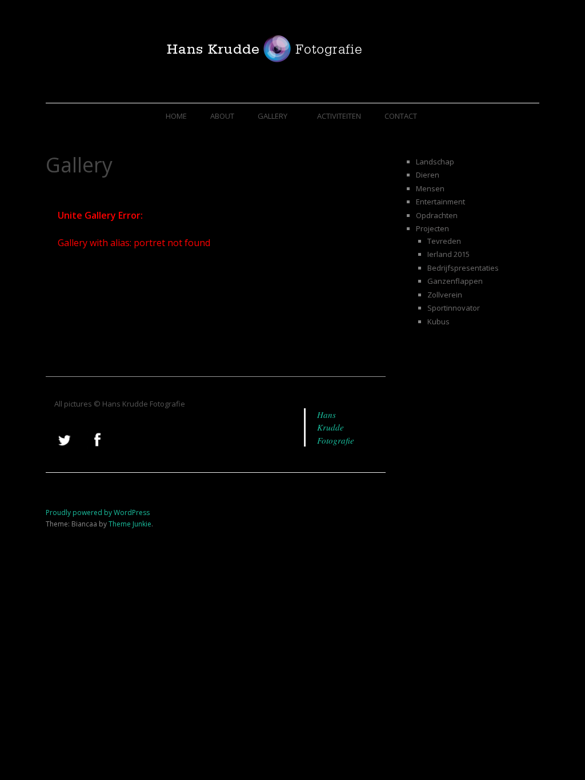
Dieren (427, 175)
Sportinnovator (453, 308)
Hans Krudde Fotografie (335, 427)
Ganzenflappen (455, 281)
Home (176, 116)
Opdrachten (437, 215)
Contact (400, 116)
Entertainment (440, 201)
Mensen (430, 188)
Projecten (432, 228)
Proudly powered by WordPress (98, 512)
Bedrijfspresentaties (463, 268)
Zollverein (444, 295)
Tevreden (444, 241)
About (222, 116)
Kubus (438, 321)
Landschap (435, 161)
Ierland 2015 (448, 254)
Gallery (272, 116)
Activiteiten (339, 116)
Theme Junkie (130, 524)
